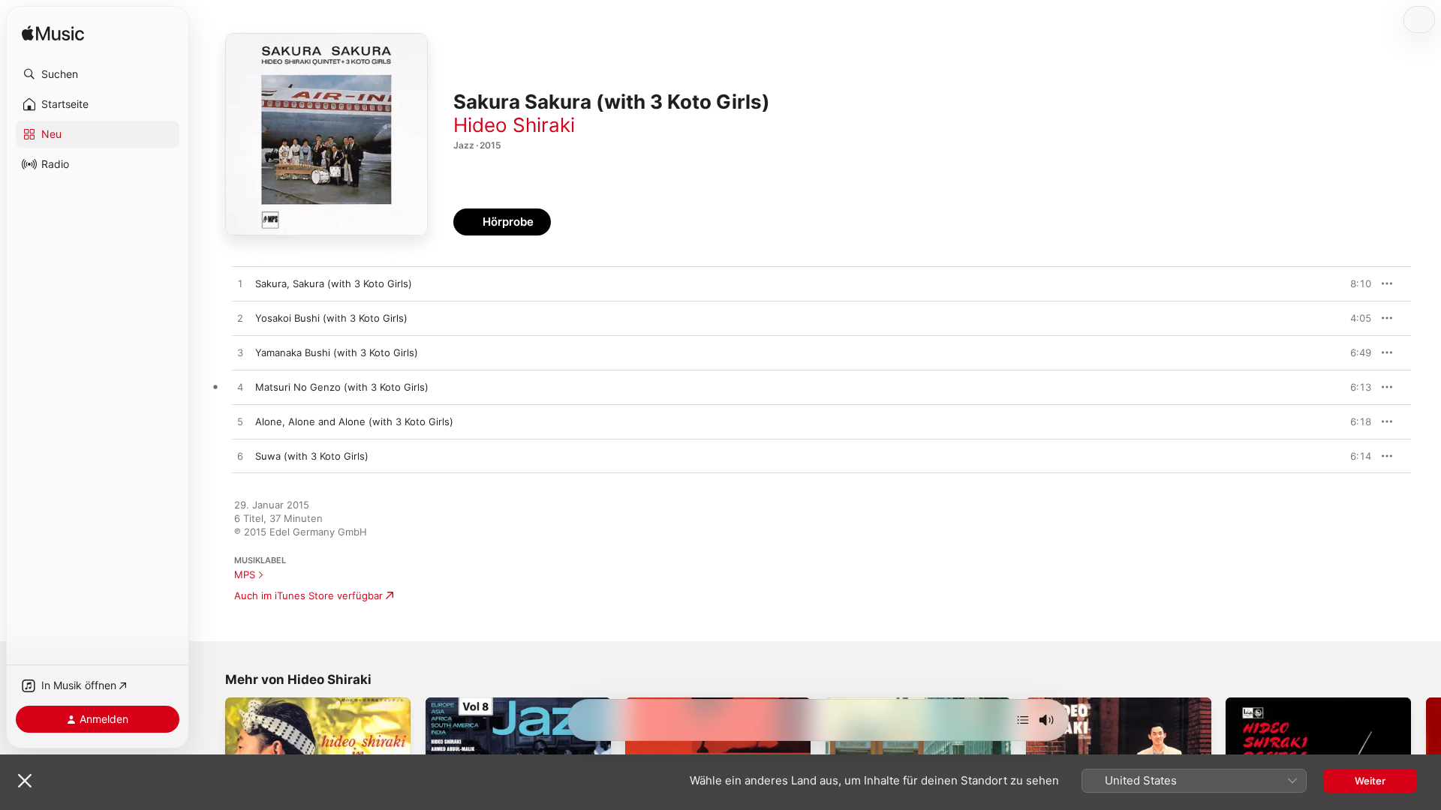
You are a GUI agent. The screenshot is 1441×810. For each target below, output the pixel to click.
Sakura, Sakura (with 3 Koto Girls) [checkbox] (333, 284)
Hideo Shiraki (514, 124)
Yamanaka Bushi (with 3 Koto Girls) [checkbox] (336, 352)
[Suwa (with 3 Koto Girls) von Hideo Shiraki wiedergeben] (240, 457)
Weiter (1370, 781)
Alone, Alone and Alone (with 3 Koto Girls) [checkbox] (354, 422)
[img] (53, 34)
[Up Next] (1023, 720)
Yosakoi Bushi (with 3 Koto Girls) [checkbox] (331, 318)
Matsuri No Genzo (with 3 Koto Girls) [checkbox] (342, 387)
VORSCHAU (1350, 283)
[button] (98, 74)
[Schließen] (25, 781)
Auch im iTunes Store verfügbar (308, 596)
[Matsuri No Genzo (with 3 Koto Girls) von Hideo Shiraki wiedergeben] (240, 387)
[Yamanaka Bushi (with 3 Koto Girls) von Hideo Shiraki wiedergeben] (240, 353)
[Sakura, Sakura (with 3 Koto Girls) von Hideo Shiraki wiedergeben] (240, 284)
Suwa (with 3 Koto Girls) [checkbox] (312, 456)
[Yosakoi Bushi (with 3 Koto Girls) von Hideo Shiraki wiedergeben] (240, 319)
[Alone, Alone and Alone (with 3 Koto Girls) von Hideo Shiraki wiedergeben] (240, 422)
